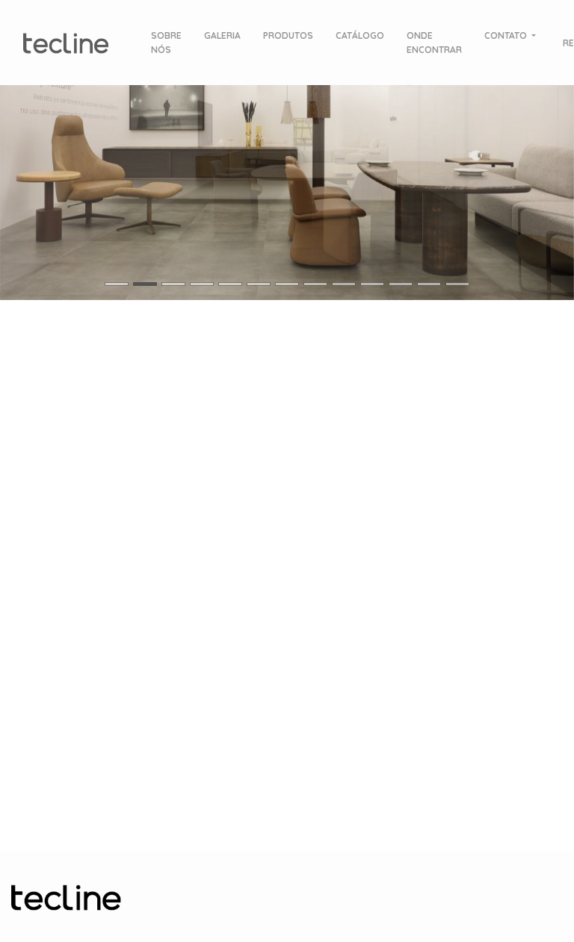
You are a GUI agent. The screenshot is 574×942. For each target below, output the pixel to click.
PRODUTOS (288, 35)
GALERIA (222, 35)
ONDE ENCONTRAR (434, 42)
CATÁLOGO (360, 35)
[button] (143, 172)
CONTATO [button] (506, 35)
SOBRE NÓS (166, 42)
